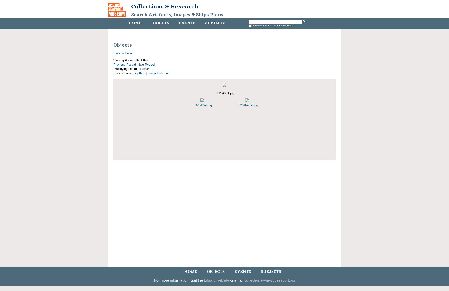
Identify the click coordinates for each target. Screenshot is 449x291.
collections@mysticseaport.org (269, 280)
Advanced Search (284, 25)
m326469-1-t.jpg (247, 105)
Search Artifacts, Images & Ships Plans (177, 15)
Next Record (146, 64)
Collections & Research (164, 6)
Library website (216, 280)
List (166, 73)
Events (187, 22)
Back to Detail (123, 53)
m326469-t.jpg (202, 105)
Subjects (215, 22)
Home (135, 22)
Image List (155, 73)
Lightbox (139, 73)
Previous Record (124, 64)
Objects (160, 22)
